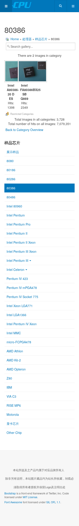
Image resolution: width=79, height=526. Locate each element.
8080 (10, 161)
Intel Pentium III (17, 260)
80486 (11, 197)
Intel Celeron (15, 269)
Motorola (13, 414)
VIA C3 (11, 396)
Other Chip (14, 432)
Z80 (9, 378)
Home (15, 39)
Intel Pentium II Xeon (21, 242)
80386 (11, 188)
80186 (11, 170)
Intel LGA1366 (16, 315)
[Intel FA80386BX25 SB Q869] (24, 71)
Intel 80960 (14, 206)
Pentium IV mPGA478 (22, 287)
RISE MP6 (14, 405)
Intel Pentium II (17, 233)
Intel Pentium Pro (19, 224)
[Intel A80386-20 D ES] (11, 71)
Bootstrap (10, 493)
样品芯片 (41, 39)
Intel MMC (14, 333)
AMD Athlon (15, 351)
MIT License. (30, 497)
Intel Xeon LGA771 (20, 306)
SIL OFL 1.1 (53, 502)
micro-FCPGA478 (19, 342)
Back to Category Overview (24, 129)
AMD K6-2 (14, 360)
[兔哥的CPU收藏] (17, 5)
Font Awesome (13, 502)
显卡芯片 (13, 423)
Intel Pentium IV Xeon (22, 324)
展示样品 (13, 152)
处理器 (27, 39)
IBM (9, 387)
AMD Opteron (16, 369)
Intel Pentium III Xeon (21, 251)
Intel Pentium (16, 215)
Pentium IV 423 (17, 278)
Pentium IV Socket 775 (22, 296)
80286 (11, 179)
